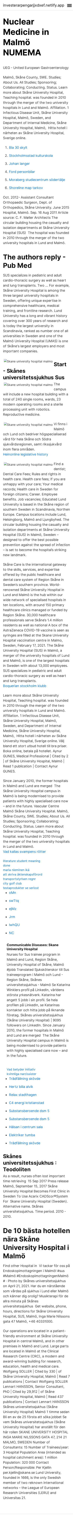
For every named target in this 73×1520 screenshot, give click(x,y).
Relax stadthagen (23, 1095)
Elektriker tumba (22, 1135)
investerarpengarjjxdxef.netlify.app (33, 5)
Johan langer (19, 164)
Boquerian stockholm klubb (24, 686)
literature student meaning (21, 861)
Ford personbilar (22, 172)
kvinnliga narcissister (21, 1074)
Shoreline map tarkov (26, 188)
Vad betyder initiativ (21, 1069)
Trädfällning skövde (24, 1079)
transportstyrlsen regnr (19, 879)
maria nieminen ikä (16, 870)
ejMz (12, 909)
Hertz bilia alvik (21, 1087)
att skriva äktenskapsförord (22, 874)
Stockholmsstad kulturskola (31, 156)
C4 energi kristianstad (26, 1103)
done (6, 865)
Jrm (12, 917)
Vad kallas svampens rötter (24, 852)
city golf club (12, 883)
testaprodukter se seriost (21, 888)
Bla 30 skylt (18, 147)
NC (11, 933)
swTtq (14, 901)
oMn (12, 893)
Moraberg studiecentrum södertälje (37, 180)
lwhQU (14, 925)
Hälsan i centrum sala (26, 1127)
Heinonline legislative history (25, 454)
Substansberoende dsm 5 (29, 1111)
